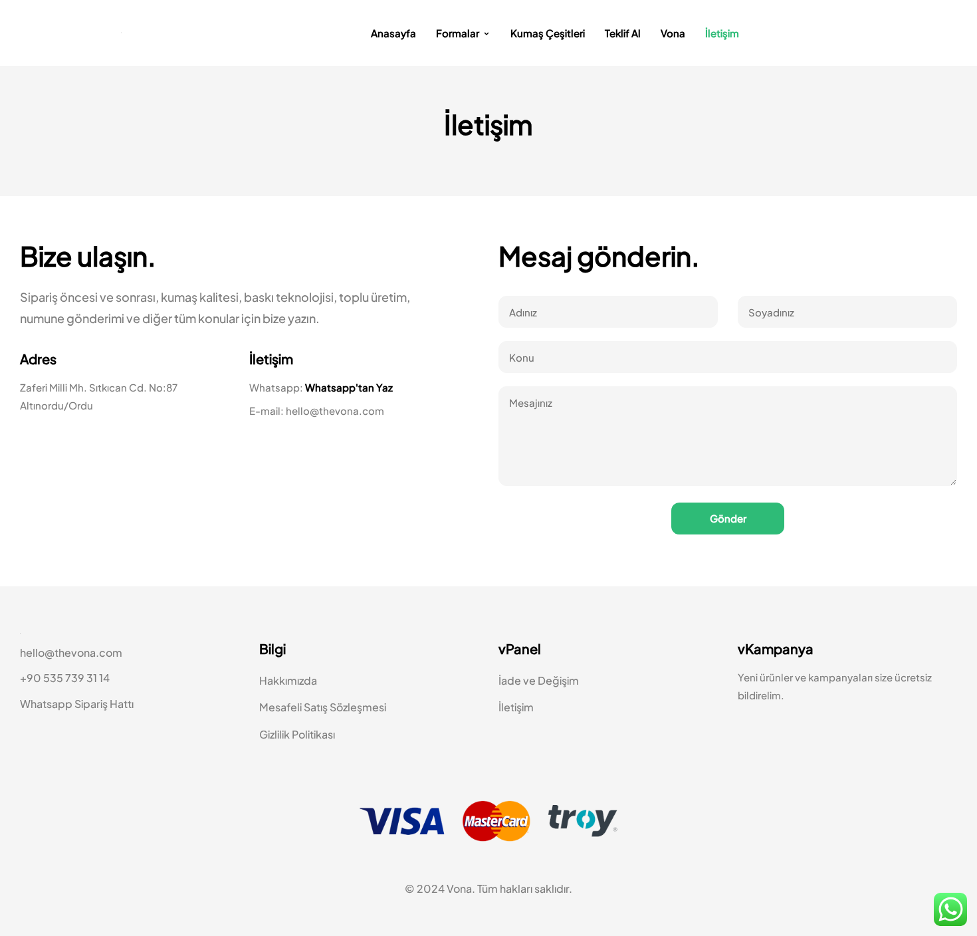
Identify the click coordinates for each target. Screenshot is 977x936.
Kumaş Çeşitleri (547, 33)
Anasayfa (393, 33)
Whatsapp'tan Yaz (349, 387)
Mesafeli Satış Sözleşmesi (322, 707)
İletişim (722, 33)
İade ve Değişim (538, 680)
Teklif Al (623, 33)
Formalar (457, 33)
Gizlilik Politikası (297, 734)
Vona (673, 33)
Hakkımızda (288, 680)
